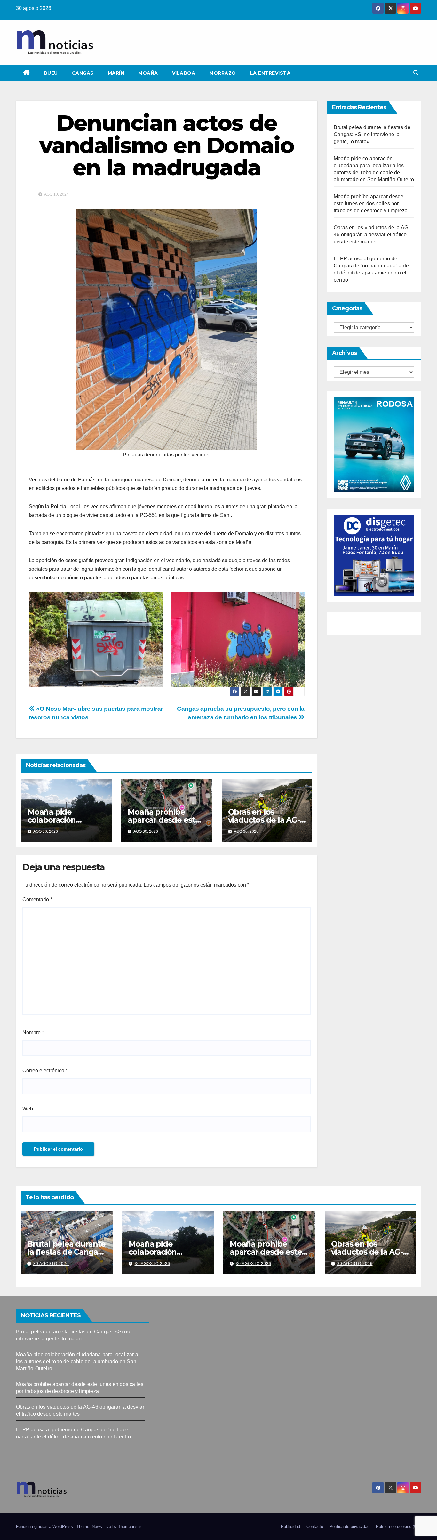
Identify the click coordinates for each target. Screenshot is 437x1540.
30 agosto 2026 (51, 1263)
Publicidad (290, 1526)
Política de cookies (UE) (398, 1526)
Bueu (51, 73)
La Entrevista (270, 73)
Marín (116, 73)
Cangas (83, 73)
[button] (415, 73)
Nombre (33, 1032)
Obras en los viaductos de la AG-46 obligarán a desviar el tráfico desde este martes (372, 234)
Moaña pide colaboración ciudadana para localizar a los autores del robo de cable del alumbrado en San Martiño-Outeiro (77, 1361)
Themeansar (129, 1526)
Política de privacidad (349, 1526)
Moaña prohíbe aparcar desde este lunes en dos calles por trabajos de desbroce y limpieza (371, 203)
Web (27, 1108)
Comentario (37, 899)
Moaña (148, 73)
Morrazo (222, 73)
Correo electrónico (45, 1070)
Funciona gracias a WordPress (45, 1526)
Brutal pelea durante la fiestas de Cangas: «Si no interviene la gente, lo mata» (372, 134)
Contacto (314, 1526)
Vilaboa (183, 73)
